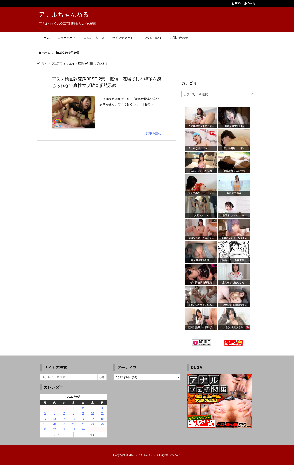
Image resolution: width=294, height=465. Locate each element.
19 (44, 424)
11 (102, 413)
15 (73, 418)
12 (44, 418)
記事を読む (153, 133)
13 (54, 418)
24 (92, 424)
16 (83, 418)
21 (64, 424)
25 (102, 424)
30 (83, 429)
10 (92, 413)
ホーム (46, 52)
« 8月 (57, 434)
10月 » (90, 434)
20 (54, 424)
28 (63, 429)
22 (73, 424)
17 (92, 418)
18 (102, 418)
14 (63, 418)
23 (83, 424)
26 (44, 429)
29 (73, 429)
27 (54, 429)
